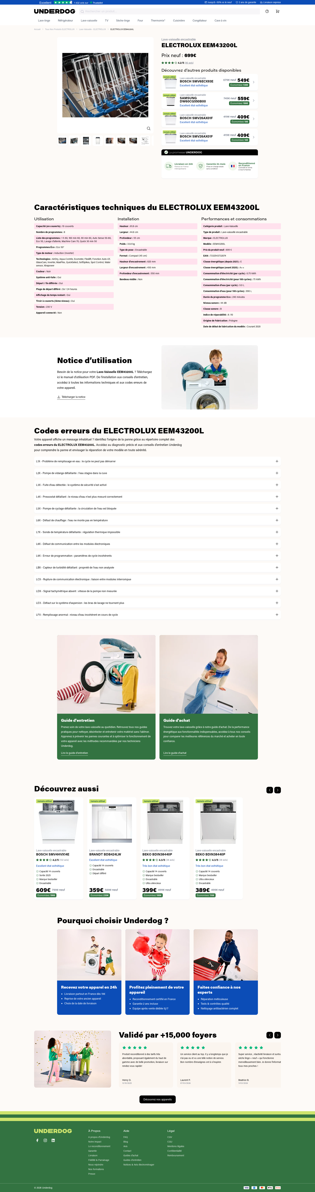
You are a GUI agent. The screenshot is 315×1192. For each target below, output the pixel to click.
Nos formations (96, 1169)
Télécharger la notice (73, 396)
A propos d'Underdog (99, 1137)
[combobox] (169, 11)
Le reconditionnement (99, 1146)
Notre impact (94, 1141)
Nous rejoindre (95, 1164)
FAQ (125, 1137)
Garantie (92, 1150)
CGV (169, 1137)
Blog (125, 1141)
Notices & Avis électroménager (138, 1164)
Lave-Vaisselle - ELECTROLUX (92, 29)
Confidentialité (174, 1150)
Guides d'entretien (132, 1160)
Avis (125, 1146)
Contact (127, 1150)
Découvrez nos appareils (157, 1099)
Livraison (92, 1155)
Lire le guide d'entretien (74, 753)
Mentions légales (175, 1146)
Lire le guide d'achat (174, 753)
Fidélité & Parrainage (98, 1160)
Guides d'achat (130, 1155)
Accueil (37, 29)
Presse (91, 1173)
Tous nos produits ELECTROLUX (59, 29)
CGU (169, 1141)
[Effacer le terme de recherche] (254, 14)
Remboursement (175, 1155)
